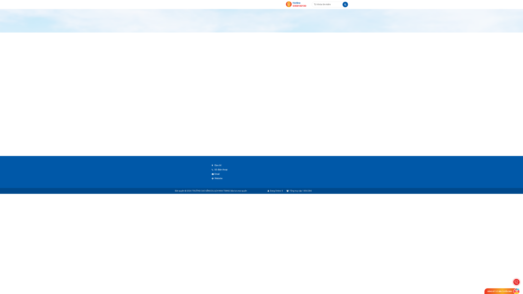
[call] (516, 282)
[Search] (345, 4)
